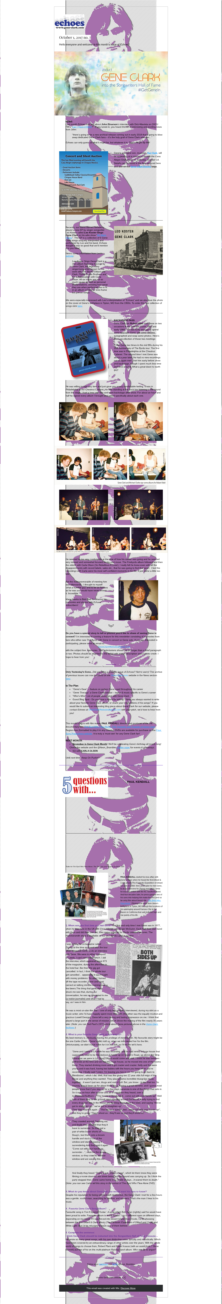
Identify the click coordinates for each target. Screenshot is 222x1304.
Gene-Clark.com (119, 675)
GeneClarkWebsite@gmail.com (114, 646)
